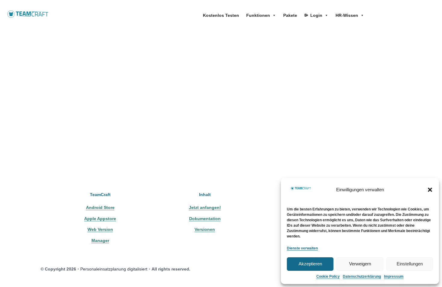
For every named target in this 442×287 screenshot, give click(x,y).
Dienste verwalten (302, 248)
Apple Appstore (100, 218)
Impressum (394, 276)
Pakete (290, 15)
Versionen (205, 229)
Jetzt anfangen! (205, 207)
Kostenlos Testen (221, 15)
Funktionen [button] (258, 15)
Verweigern (360, 263)
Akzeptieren (310, 263)
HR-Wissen (347, 15)
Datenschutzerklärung (362, 276)
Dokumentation (205, 218)
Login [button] (316, 15)
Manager (100, 240)
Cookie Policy (328, 276)
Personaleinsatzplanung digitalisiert (113, 269)
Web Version (100, 229)
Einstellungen (410, 263)
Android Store (100, 207)
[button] (430, 190)
